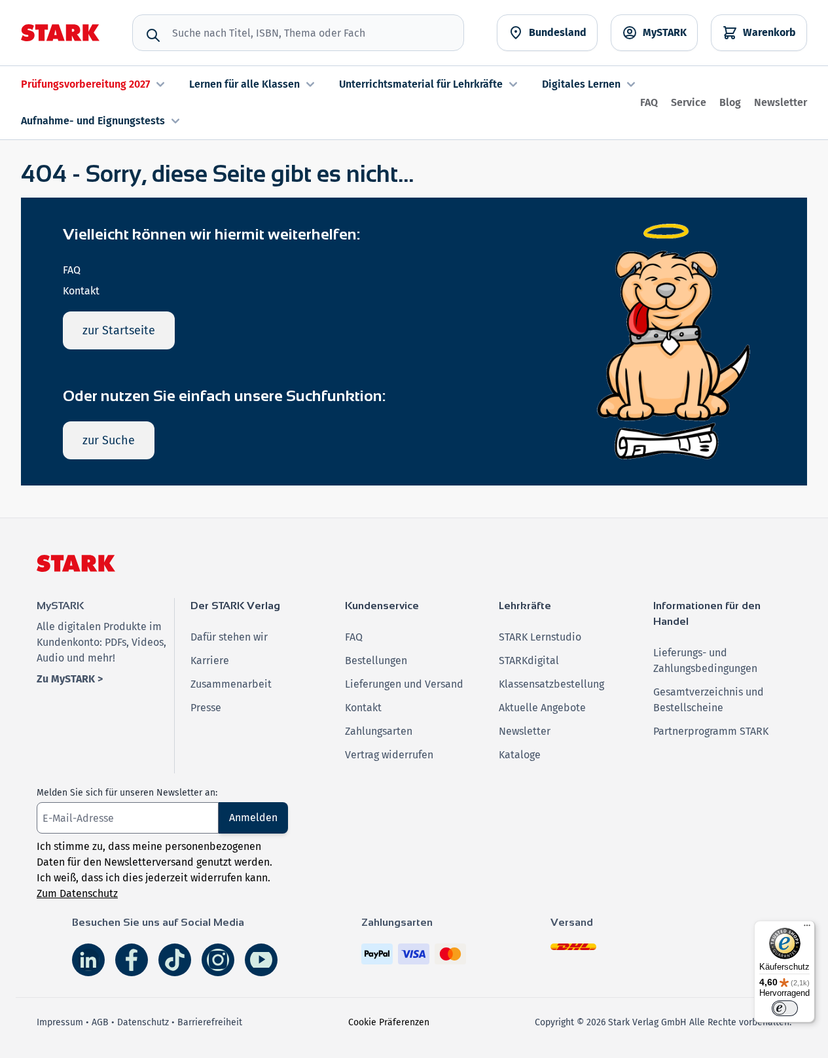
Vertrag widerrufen (389, 755)
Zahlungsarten (378, 731)
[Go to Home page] (60, 32)
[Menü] (807, 928)
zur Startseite (118, 330)
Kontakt (81, 291)
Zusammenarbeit (231, 684)
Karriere (209, 660)
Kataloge (520, 755)
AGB (100, 1022)
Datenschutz (143, 1022)
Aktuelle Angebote (542, 707)
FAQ (649, 102)
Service (688, 102)
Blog (730, 102)
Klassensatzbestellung (551, 684)
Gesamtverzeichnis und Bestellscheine (708, 700)
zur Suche (108, 440)
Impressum (60, 1022)
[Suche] (153, 35)
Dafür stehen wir (229, 637)
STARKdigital (529, 660)
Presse (205, 707)
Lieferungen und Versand (404, 684)
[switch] (785, 1008)
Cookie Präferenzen (388, 1022)
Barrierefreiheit (209, 1022)
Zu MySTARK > (70, 679)
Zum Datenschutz (77, 893)
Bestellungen (376, 660)
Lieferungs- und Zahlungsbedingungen (705, 660)
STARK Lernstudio (540, 637)
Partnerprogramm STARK (710, 731)
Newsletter (780, 102)
